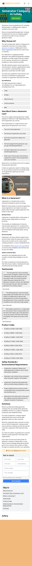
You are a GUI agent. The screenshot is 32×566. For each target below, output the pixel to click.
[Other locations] (24, 3)
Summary (6, 508)
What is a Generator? (9, 496)
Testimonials (6, 498)
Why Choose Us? (8, 491)
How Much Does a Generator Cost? (13, 493)
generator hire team (19, 246)
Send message (16, 481)
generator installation (8, 48)
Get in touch (16, 18)
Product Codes (7, 501)
